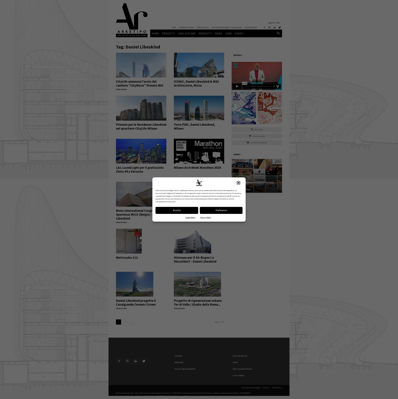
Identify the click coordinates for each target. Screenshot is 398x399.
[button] (238, 182)
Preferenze (221, 210)
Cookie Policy (190, 217)
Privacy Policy (205, 217)
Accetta (177, 210)
